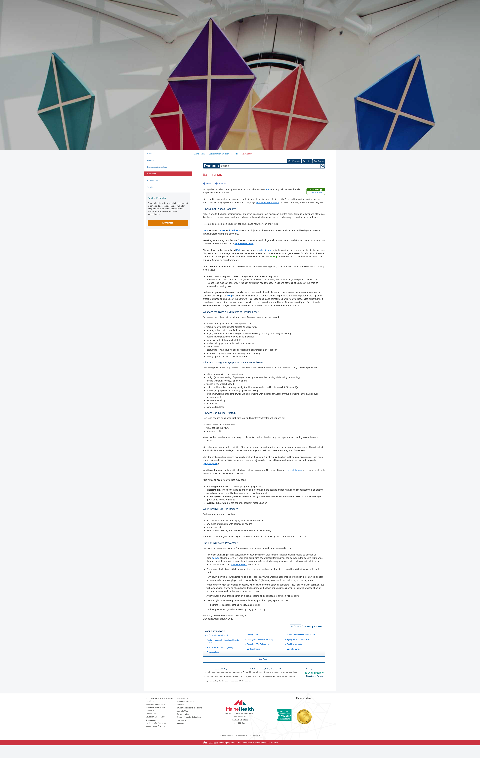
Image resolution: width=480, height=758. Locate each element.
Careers (149, 710)
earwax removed (239, 564)
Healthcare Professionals (156, 723)
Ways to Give (182, 711)
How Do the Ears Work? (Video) (220, 647)
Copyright (309, 669)
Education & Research (155, 717)
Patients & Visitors (184, 701)
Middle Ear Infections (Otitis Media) (301, 635)
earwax (215, 558)
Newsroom (181, 698)
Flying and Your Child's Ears (298, 639)
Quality (180, 705)
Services (150, 187)
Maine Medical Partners (155, 707)
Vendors (180, 723)
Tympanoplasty (213, 652)
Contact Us (150, 714)
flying (229, 295)
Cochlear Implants (294, 644)
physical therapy (294, 470)
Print (220, 183)
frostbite (233, 230)
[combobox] (270, 166)
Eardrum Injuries (253, 649)
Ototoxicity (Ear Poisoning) (258, 644)
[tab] (318, 626)
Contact (150, 160)
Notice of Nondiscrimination (188, 717)
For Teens (319, 161)
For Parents (294, 161)
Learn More (167, 223)
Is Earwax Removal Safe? (217, 635)
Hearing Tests (252, 635)
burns (222, 230)
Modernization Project (155, 726)
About (149, 153)
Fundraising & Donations (157, 167)
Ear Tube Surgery (294, 649)
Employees (150, 720)
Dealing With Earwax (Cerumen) (260, 639)
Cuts (205, 230)
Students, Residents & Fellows (189, 708)
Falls (238, 250)
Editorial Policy (221, 669)
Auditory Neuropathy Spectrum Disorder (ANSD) (223, 641)
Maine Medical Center (155, 704)
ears (268, 189)
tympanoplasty (211, 463)
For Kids (307, 161)
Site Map (180, 720)
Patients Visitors (153, 180)
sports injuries (264, 250)
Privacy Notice (183, 714)
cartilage (274, 256)
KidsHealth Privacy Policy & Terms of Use (266, 669)
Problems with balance (267, 202)
